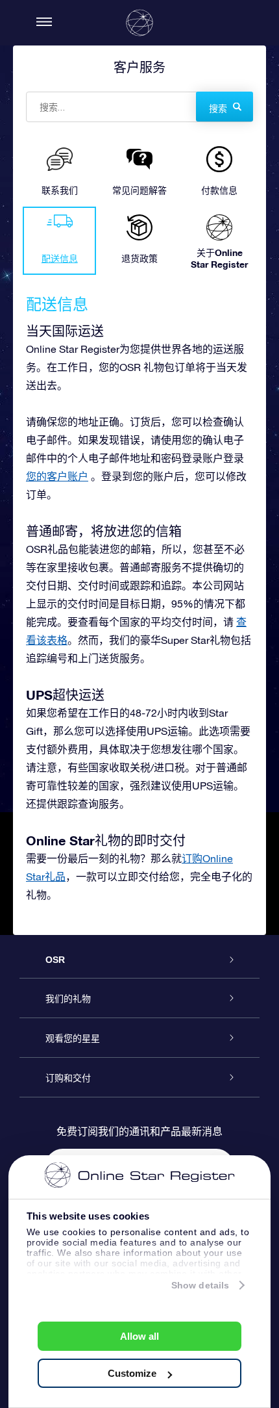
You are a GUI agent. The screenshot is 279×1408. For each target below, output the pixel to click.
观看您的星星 (72, 1038)
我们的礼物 (68, 998)
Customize (132, 1373)
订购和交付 (68, 1078)
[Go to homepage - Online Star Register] (139, 22)
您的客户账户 (57, 476)
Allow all (139, 1336)
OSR (55, 959)
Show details (200, 1285)
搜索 (218, 108)
